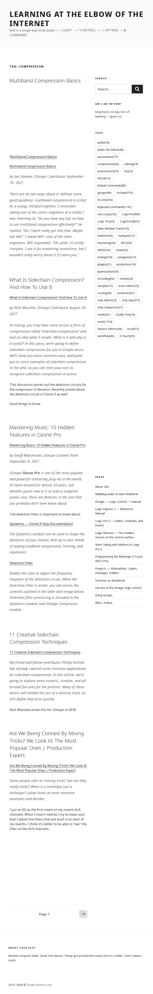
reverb (126, 279)
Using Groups (103, 595)
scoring (104, 293)
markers (105, 236)
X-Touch (127, 336)
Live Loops (107, 214)
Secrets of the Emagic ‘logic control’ (118, 588)
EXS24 (103, 178)
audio (103, 142)
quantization (108, 271)
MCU (126, 243)
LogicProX (130, 221)
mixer (122, 250)
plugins (104, 264)
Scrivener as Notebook (110, 580)
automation (107, 157)
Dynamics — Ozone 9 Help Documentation (41, 524)
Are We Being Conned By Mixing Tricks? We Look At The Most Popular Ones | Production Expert (46, 744)
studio (104, 314)
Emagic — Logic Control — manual (118, 501)
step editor (107, 300)
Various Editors (109, 329)
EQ (128, 171)
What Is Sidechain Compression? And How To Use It (46, 283)
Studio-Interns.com (39, 985)
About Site (102, 487)
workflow (105, 336)
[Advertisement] (48, 118)
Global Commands (111, 185)
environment (108, 171)
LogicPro (131, 214)
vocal (133, 329)
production (126, 264)
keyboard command (114, 207)
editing (131, 164)
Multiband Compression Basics (45, 80)
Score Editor (128, 286)
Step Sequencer (110, 307)
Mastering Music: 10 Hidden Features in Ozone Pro (42, 431)
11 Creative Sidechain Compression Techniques (38, 638)
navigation (127, 257)
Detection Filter (21, 563)
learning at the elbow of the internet (76, 18)
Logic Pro (106, 221)
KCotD (105, 200)
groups (104, 192)
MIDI (104, 250)
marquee (126, 236)
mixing (104, 257)
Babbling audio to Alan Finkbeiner (116, 494)
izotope (125, 192)
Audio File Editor (110, 149)
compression (108, 164)
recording (106, 279)
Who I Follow (103, 603)
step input (131, 300)
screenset (126, 293)
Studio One (125, 314)
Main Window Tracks (113, 228)
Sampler (105, 286)
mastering (106, 243)
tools (104, 322)
